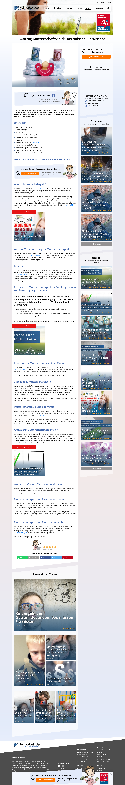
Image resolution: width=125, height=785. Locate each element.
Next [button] (75, 707)
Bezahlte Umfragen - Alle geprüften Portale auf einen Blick (95, 433)
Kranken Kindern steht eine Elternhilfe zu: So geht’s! (66, 714)
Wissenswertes (103, 762)
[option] (29, 227)
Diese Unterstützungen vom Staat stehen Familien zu (24, 712)
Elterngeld (35, 143)
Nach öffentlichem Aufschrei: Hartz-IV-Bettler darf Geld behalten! (96, 233)
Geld (89, 338)
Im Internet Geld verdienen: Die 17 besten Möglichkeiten (95, 357)
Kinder (101, 181)
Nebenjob (60, 768)
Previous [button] (14, 707)
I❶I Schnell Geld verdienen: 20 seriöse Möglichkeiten (29, 351)
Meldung (108, 181)
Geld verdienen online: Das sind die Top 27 (29, 237)
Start (97, 2)
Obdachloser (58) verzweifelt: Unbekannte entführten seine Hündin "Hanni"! (95, 203)
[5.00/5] (44, 547)
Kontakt (103, 2)
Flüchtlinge (102, 153)
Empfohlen (95, 288)
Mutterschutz (39, 189)
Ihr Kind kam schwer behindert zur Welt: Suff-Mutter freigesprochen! (95, 176)
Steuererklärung (19, 533)
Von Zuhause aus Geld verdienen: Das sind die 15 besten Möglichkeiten (96, 458)
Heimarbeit (107, 338)
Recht (73, 78)
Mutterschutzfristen (33, 255)
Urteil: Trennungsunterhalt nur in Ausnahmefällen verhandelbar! (28, 673)
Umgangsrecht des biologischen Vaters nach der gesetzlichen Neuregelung (60, 651)
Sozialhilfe (101, 768)
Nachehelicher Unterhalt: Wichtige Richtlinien (60, 680)
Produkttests (82, 757)
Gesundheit (101, 754)
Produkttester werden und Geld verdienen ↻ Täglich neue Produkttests (29, 471)
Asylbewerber (92, 153)
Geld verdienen (106, 288)
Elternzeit (41, 415)
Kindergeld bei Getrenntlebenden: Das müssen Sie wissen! (44, 617)
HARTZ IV (100, 771)
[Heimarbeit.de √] (26, 8)
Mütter (100, 757)
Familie (66, 79)
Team (109, 2)
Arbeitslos (96, 239)
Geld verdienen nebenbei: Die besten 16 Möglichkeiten (95, 382)
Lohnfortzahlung (19, 369)
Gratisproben (106, 313)
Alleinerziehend (103, 759)
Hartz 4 (103, 239)
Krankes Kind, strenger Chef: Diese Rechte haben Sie (43, 714)
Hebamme (21, 274)
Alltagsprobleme (104, 750)
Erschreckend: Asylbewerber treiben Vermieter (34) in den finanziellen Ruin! (93, 146)
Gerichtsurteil (93, 181)
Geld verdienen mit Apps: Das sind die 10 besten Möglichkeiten (95, 332)
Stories (108, 210)
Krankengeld (66, 205)
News (35, 684)
